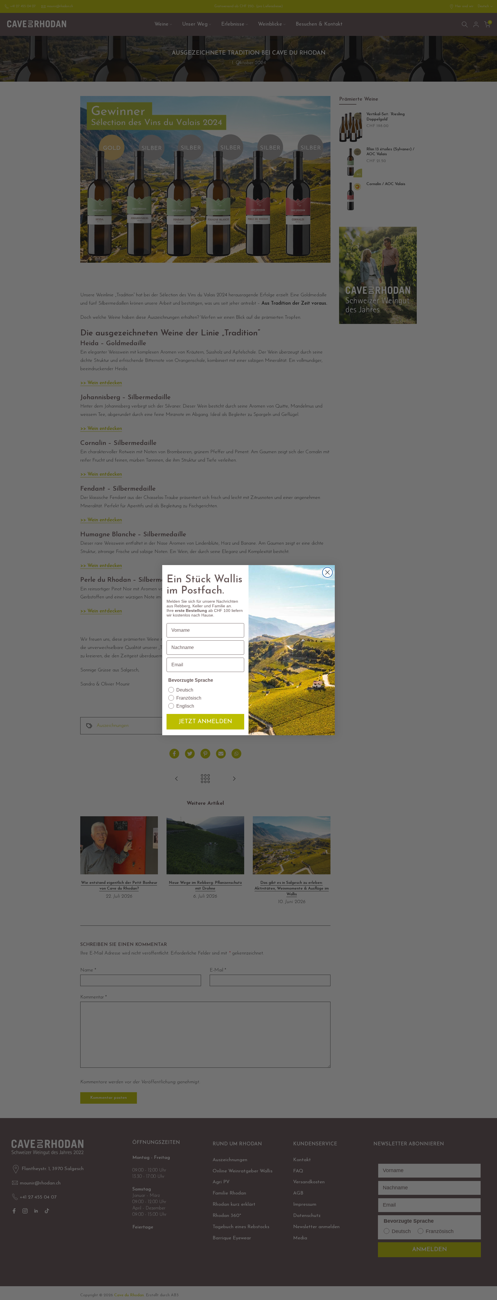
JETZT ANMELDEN (205, 722)
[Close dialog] (327, 572)
